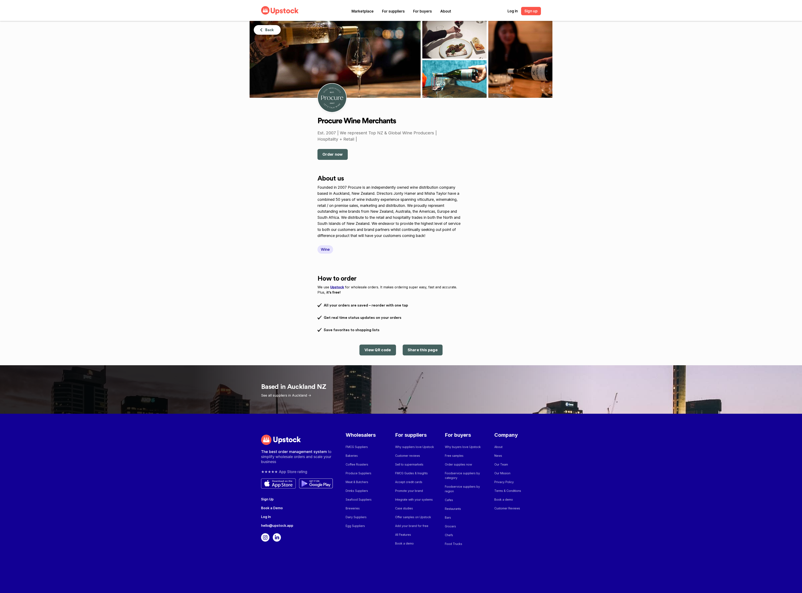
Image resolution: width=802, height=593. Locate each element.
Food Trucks (453, 544)
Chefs (449, 535)
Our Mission (502, 473)
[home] (280, 10)
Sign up (531, 11)
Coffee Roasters (357, 464)
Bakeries (352, 455)
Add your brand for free (411, 526)
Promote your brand (409, 490)
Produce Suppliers (358, 473)
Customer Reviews (507, 508)
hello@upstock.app (277, 525)
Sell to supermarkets (409, 464)
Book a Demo (272, 508)
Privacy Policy (504, 482)
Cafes (449, 500)
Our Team (501, 464)
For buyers (422, 11)
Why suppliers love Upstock (414, 447)
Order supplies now (458, 464)
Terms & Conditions (507, 490)
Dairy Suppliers (356, 517)
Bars (448, 517)
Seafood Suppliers (359, 499)
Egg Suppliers (355, 526)
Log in (513, 11)
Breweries (353, 508)
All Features (403, 534)
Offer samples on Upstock (413, 517)
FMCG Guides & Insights (411, 473)
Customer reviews (407, 455)
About (445, 11)
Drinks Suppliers (357, 490)
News (498, 455)
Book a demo (404, 543)
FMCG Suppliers (357, 447)
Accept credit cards (408, 482)
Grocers (450, 526)
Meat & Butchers (357, 482)
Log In (266, 517)
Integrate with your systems (414, 499)
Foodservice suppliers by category (462, 475)
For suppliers (393, 11)
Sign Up (267, 499)
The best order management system (294, 451)
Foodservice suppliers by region (462, 489)
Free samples (454, 455)
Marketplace (363, 11)
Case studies (404, 508)
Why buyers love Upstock (463, 447)
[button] (362, 11)
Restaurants (453, 508)
